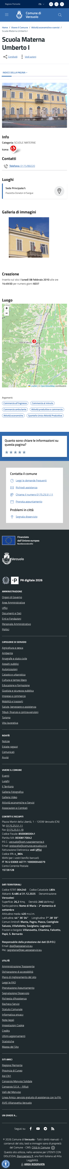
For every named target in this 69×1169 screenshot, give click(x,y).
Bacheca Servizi (10, 1004)
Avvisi (5, 757)
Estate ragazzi (10, 747)
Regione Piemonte (12, 4)
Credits (6, 1031)
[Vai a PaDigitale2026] (22, 580)
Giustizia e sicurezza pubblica (18, 691)
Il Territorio (8, 786)
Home (5, 27)
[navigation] (7, 15)
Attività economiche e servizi (45, 27)
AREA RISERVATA (34, 1164)
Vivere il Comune (19, 27)
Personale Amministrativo (16, 624)
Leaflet (33, 385)
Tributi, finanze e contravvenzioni (20, 712)
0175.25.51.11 (14, 826)
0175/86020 (27, 166)
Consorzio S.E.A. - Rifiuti (15, 1087)
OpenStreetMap (48, 385)
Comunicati (8, 752)
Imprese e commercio (14, 696)
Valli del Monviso (11, 1092)
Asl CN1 (6, 1076)
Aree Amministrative (13, 602)
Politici (5, 629)
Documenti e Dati (11, 613)
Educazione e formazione (16, 685)
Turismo (6, 717)
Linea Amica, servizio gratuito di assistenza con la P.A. (31, 1097)
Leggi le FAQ (9, 982)
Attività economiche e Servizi (18, 802)
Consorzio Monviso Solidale (17, 1081)
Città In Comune (41, 1147)
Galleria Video (9, 797)
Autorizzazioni (9, 669)
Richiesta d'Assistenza (14, 998)
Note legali (8, 1020)
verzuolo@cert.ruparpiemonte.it (26, 842)
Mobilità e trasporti (12, 701)
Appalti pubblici (10, 664)
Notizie (6, 741)
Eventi (5, 776)
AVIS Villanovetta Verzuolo (17, 1103)
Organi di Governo (12, 597)
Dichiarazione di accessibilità (17, 972)
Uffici (5, 608)
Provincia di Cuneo (12, 1070)
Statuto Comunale (12, 1009)
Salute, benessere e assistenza (19, 707)
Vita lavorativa (10, 723)
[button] (36, 342)
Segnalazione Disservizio (15, 993)
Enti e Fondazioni (11, 619)
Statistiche (8, 1041)
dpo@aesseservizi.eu (20, 946)
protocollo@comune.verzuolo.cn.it (28, 846)
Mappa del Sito (10, 1047)
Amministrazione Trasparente (18, 966)
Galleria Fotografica (12, 792)
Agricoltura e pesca (12, 648)
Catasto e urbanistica (13, 675)
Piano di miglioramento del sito (19, 977)
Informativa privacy (12, 1015)
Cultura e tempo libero (14, 680)
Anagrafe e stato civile (14, 658)
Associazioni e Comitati (14, 808)
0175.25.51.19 (15, 830)
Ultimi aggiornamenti (13, 1036)
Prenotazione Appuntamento (18, 988)
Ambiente (7, 653)
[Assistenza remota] (53, 1147)
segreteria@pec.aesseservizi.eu (24, 950)
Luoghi (5, 781)
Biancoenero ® (25, 1156)
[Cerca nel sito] (60, 15)
